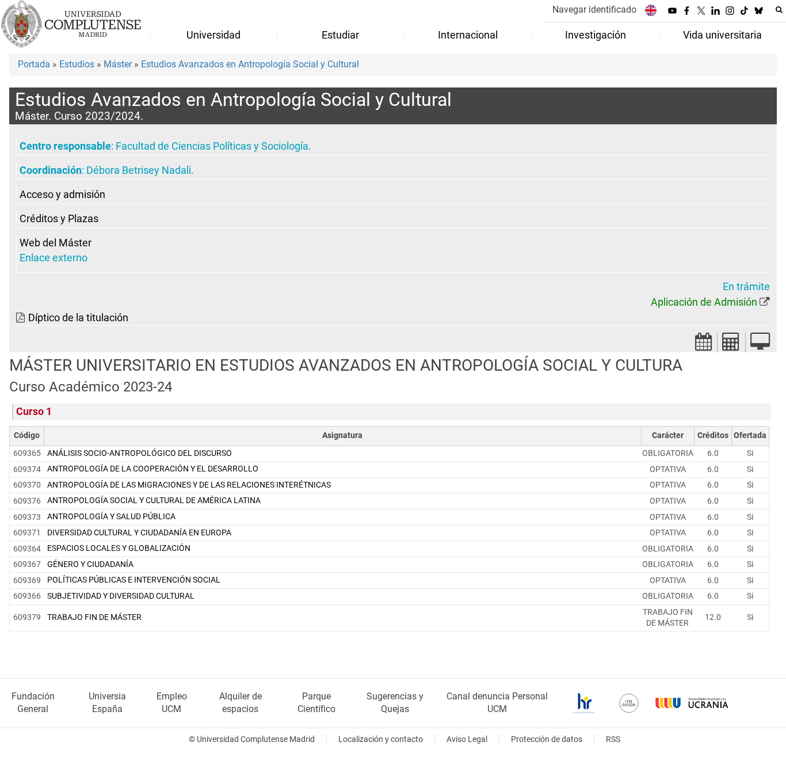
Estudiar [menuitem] (340, 35)
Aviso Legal (467, 739)
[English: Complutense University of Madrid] (651, 10)
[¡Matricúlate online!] (760, 345)
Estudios (76, 64)
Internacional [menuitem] (468, 35)
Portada (34, 64)
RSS (613, 739)
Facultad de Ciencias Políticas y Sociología (212, 146)
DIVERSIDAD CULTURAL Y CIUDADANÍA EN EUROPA (139, 533)
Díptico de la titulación (78, 318)
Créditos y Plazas (59, 219)
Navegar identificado (594, 9)
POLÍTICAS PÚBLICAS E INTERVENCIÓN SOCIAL (133, 580)
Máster (118, 64)
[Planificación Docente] (703, 345)
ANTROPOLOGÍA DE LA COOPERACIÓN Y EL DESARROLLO (152, 469)
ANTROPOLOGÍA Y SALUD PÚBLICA (111, 517)
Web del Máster (55, 243)
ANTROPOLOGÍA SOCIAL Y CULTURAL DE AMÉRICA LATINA (154, 500)
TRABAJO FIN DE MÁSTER (94, 617)
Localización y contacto (380, 739)
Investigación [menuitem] (595, 35)
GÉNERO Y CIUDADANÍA (90, 564)
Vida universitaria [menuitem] (722, 35)
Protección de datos (546, 739)
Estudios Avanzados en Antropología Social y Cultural (250, 64)
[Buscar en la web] (779, 10)
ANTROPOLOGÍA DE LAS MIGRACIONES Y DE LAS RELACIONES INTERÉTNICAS (189, 485)
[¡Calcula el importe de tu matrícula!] (731, 345)
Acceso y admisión (62, 194)
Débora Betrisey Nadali (138, 170)
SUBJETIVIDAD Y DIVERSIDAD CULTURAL (120, 596)
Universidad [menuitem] (213, 35)
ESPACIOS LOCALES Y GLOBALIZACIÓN (118, 548)
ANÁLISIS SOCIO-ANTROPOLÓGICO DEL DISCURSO (139, 453)
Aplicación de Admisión (704, 302)
